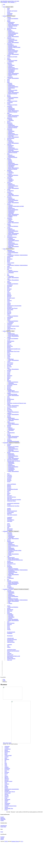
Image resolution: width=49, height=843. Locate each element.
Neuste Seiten (3, 826)
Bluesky (2, 839)
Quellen (2, 820)
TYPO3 (6, 841)
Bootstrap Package (15, 841)
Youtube (2, 838)
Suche (2, 831)
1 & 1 (22, 841)
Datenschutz (3, 819)
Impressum (3, 818)
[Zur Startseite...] (8, 2)
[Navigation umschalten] (15, 2)
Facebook (2, 836)
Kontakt (2, 817)
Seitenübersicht (4, 825)
